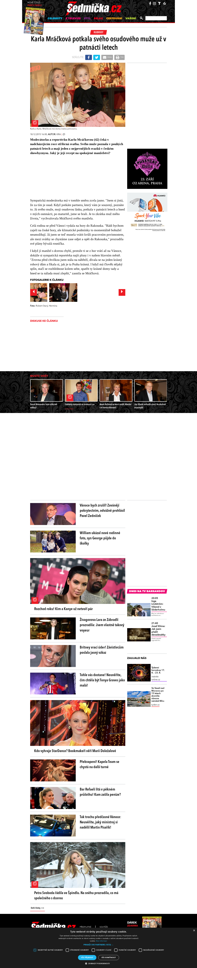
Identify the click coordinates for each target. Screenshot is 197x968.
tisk (122, 57)
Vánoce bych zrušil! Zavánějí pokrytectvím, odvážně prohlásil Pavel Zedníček (102, 511)
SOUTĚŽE (104, 927)
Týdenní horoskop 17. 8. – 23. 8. (158, 670)
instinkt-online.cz (155, 678)
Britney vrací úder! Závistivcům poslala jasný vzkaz (102, 650)
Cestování (114, 18)
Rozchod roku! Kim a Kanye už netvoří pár (63, 609)
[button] (98, 944)
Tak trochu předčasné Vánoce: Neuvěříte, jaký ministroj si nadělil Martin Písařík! (100, 822)
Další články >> (37, 908)
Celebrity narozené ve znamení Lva (79, 404)
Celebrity (55, 18)
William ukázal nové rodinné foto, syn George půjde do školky (100, 538)
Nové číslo (34, 4)
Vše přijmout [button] (87, 957)
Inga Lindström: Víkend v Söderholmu (158, 604)
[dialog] (98, 948)
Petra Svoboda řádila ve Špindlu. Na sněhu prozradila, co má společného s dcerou (76, 895)
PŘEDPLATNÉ (85, 927)
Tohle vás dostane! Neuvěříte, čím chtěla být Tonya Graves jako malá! (102, 680)
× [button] (194, 931)
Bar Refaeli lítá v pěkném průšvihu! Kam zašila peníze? (100, 792)
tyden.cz (155, 705)
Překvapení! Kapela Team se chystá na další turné (99, 764)
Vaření (130, 18)
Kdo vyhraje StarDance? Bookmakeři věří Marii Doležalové (75, 751)
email (109, 57)
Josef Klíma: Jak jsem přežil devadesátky (158, 629)
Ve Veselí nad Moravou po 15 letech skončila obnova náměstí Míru (157, 694)
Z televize (73, 18)
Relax (98, 18)
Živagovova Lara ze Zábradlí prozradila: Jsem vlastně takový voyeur (102, 625)
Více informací (101, 941)
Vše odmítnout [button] (108, 957)
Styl (87, 18)
